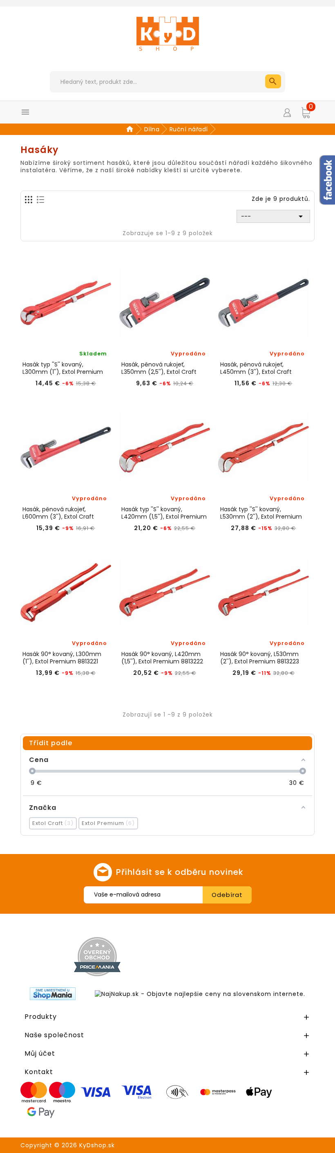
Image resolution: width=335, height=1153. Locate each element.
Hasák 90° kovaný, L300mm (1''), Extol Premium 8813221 (61, 657)
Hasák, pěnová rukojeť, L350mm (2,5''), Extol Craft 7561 (159, 368)
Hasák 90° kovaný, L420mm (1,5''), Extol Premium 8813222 (162, 657)
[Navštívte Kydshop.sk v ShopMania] (53, 993)
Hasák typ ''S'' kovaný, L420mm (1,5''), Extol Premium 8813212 (164, 513)
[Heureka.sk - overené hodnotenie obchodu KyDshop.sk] (244, 956)
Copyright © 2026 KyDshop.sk (67, 1145)
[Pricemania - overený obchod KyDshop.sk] (97, 956)
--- (273, 216)
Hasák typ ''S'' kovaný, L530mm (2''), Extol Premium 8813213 (261, 513)
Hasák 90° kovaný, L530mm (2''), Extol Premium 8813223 (259, 657)
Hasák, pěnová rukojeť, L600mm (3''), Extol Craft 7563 (58, 513)
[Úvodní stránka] (130, 129)
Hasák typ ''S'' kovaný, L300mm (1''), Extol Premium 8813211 (62, 368)
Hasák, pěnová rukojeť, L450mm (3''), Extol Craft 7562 (256, 368)
